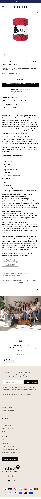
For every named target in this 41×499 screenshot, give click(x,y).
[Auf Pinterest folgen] (13, 476)
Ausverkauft (20, 80)
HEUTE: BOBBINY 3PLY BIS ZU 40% (20, 1)
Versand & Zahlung (8, 410)
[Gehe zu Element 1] (4, 55)
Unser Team (6, 422)
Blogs (3, 431)
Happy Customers (8, 428)
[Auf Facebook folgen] (3, 476)
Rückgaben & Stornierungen (11, 452)
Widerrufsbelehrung (8, 446)
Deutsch (29, 481)
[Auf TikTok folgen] (18, 476)
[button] (20, 85)
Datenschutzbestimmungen (10, 396)
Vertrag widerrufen (10, 459)
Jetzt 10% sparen (31, 382)
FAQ (3, 413)
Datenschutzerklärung (9, 449)
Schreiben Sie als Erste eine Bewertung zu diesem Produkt (20, 281)
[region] (20, 345)
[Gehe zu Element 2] (10, 55)
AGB (3, 440)
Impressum (5, 443)
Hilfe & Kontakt (7, 407)
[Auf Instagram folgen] (8, 476)
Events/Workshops (8, 425)
